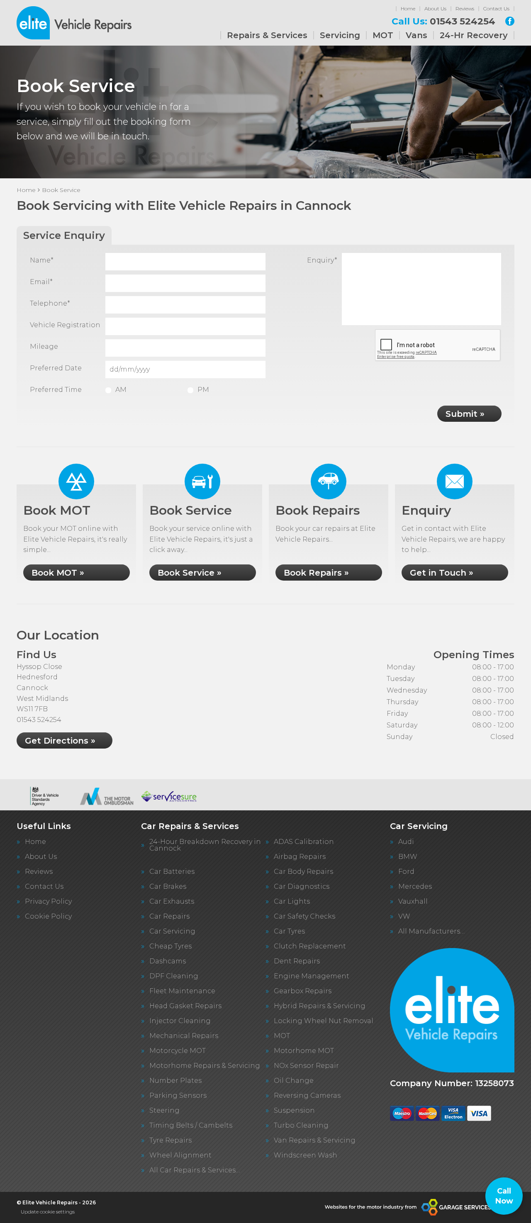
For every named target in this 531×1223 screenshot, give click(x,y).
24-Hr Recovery (474, 35)
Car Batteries (172, 871)
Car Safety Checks (304, 916)
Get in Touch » (441, 573)
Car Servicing (172, 931)
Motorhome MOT (304, 1051)
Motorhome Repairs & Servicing (204, 1066)
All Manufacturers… (431, 931)
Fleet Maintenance (182, 991)
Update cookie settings (48, 1211)
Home (408, 8)
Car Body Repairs (303, 871)
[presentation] (438, 345)
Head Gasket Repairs (185, 1006)
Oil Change (294, 1080)
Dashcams (167, 961)
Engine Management (311, 976)
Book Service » (190, 573)
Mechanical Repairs (183, 1036)
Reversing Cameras (307, 1095)
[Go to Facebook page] (509, 21)
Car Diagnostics (301, 886)
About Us (435, 8)
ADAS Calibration (304, 842)
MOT (383, 35)
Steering (164, 1110)
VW (404, 916)
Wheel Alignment (180, 1155)
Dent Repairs (297, 961)
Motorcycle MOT (177, 1051)
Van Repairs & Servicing (315, 1140)
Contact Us (496, 8)
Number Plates (175, 1080)
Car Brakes (167, 886)
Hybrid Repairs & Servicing (319, 1006)
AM (121, 390)
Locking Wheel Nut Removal (323, 1021)
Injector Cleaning (180, 1021)
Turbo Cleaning (301, 1125)
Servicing (340, 35)
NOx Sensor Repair (306, 1066)
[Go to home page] (74, 22)
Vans (416, 35)
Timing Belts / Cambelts (190, 1125)
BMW (407, 856)
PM (203, 390)
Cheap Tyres (170, 946)
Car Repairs (169, 916)
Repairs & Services (267, 35)
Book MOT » (58, 573)
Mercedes (415, 886)
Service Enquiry (64, 235)
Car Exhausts (171, 901)
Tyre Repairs (170, 1140)
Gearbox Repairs (302, 991)
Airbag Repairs (300, 856)
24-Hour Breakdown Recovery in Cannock (205, 845)
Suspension (294, 1110)
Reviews (464, 8)
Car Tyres (289, 931)
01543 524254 (443, 21)
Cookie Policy (48, 916)
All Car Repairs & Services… (194, 1170)
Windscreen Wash (305, 1155)
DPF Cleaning (173, 976)
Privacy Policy (48, 901)
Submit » (465, 414)
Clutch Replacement (310, 946)
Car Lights (292, 901)
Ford (406, 871)
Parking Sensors (178, 1095)
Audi (406, 842)
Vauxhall (413, 901)
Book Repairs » (316, 573)
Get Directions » (60, 741)
